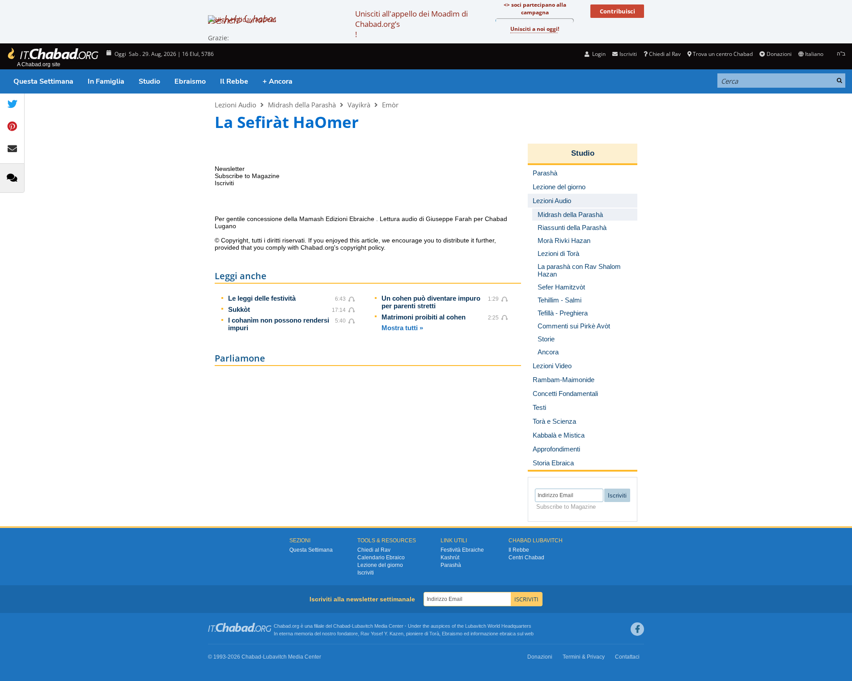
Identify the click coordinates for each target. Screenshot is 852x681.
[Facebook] (637, 629)
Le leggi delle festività (262, 298)
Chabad (341, 626)
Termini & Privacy (584, 657)
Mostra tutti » (402, 328)
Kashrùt (450, 557)
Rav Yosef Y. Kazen (381, 633)
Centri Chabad (526, 557)
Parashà (451, 565)
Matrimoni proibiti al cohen (423, 317)
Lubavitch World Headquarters (498, 626)
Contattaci (627, 657)
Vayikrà (359, 104)
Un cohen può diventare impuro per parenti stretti (430, 302)
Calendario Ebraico (381, 557)
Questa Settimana (43, 81)
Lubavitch (362, 626)
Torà (434, 633)
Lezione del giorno (380, 565)
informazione (484, 633)
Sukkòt (239, 309)
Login (598, 54)
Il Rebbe (234, 81)
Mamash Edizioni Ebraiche (337, 218)
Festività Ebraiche (462, 550)
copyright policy (362, 247)
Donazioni (779, 54)
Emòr (390, 104)
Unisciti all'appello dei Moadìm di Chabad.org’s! (411, 24)
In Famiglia (106, 81)
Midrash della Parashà (302, 104)
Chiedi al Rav (665, 54)
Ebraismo (190, 81)
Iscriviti (365, 573)
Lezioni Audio (235, 104)
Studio (149, 81)
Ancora (548, 352)
